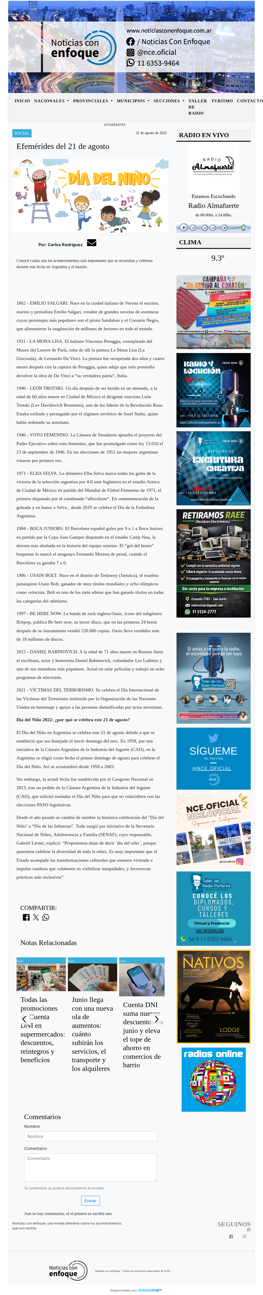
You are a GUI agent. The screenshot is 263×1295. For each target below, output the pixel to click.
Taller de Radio (198, 107)
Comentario (35, 1148)
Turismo (222, 101)
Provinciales (91, 101)
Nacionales (50, 101)
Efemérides (115, 125)
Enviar (90, 1200)
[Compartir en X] (36, 918)
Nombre (32, 1126)
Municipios (131, 101)
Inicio (22, 101)
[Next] (156, 1019)
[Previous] (24, 1019)
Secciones (167, 101)
